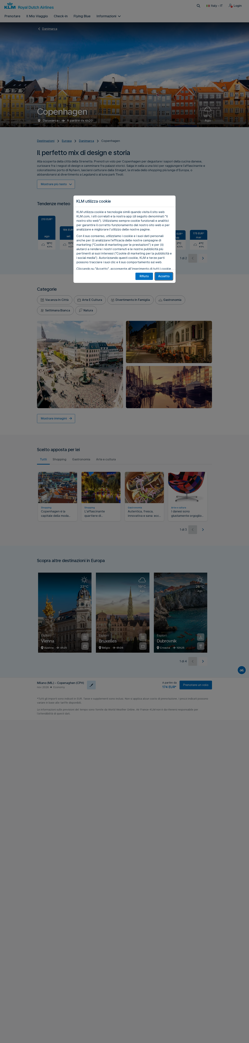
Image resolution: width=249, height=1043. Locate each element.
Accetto (164, 276)
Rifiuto (144, 276)
